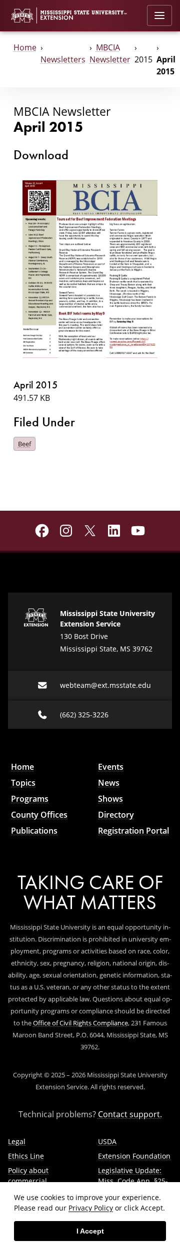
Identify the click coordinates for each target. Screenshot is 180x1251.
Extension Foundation (134, 1156)
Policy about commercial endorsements (32, 1181)
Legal (17, 1141)
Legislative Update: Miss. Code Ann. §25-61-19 (133, 1181)
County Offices (39, 814)
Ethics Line (26, 1156)
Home (25, 47)
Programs (29, 798)
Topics (23, 782)
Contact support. (130, 1114)
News (109, 782)
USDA (107, 1141)
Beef (24, 443)
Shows (110, 798)
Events (111, 766)
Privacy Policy (90, 1208)
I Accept (90, 1231)
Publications (34, 830)
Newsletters (63, 59)
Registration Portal (133, 830)
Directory (116, 814)
